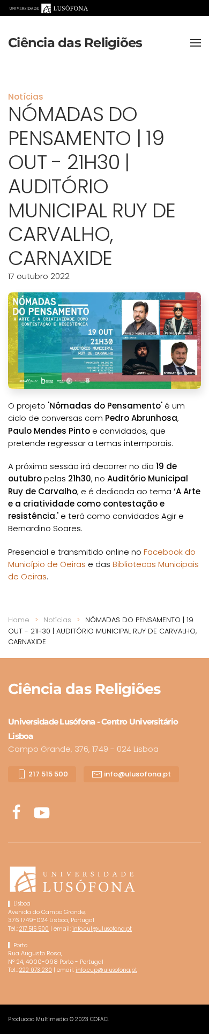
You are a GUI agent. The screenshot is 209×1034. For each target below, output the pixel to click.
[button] (195, 42)
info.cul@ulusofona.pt (102, 929)
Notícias (25, 96)
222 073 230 (35, 970)
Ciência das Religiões (75, 42)
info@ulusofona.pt (136, 774)
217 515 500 (47, 774)
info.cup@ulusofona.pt (106, 970)
